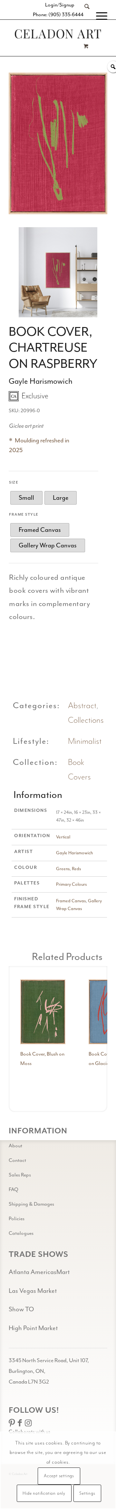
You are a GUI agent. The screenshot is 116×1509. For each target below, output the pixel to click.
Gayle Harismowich (74, 853)
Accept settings (59, 1476)
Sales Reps (20, 1175)
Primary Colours (71, 884)
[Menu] (98, 16)
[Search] (84, 16)
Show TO (21, 1309)
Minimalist (85, 741)
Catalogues (21, 1233)
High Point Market (33, 1328)
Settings (87, 1493)
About (15, 1145)
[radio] (26, 497)
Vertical (63, 837)
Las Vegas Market (33, 1291)
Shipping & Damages (31, 1204)
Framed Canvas (71, 901)
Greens (63, 868)
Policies (16, 1218)
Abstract (82, 706)
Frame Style (24, 514)
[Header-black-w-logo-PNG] (58, 34)
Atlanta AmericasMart (39, 1272)
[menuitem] (84, 16)
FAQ (13, 1189)
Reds (76, 868)
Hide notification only (44, 1493)
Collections (86, 720)
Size (13, 482)
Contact (17, 1160)
